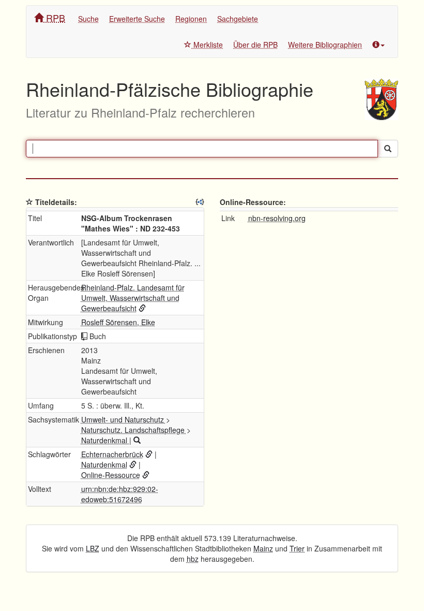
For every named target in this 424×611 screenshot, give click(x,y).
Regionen (191, 18)
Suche (88, 18)
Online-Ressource (110, 475)
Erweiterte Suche (137, 18)
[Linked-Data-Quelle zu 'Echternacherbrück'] (149, 454)
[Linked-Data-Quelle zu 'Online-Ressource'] (145, 475)
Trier (297, 548)
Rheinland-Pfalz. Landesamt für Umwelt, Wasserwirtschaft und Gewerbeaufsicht (133, 297)
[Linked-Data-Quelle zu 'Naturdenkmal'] (133, 464)
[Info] (378, 44)
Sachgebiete (237, 18)
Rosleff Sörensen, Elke (118, 322)
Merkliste (207, 44)
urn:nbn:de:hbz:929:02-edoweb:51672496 (119, 494)
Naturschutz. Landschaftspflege (134, 430)
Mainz (263, 548)
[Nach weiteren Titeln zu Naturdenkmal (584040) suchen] (137, 440)
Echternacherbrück (112, 454)
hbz (193, 559)
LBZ (92, 548)
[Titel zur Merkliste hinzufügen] (29, 202)
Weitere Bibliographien (325, 44)
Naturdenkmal (105, 440)
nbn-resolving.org (277, 218)
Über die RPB (255, 44)
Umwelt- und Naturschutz (123, 419)
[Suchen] (387, 148)
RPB (54, 17)
